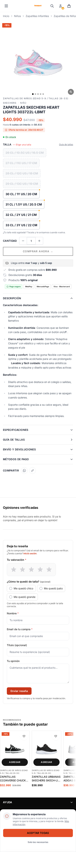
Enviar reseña (19, 691)
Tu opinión (13, 661)
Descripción (12, 298)
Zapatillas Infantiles (37, 16)
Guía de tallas (66, 144)
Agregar (14, 762)
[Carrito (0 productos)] (69, 6)
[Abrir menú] (6, 6)
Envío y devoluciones (19, 449)
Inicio (6, 16)
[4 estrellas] (40, 570)
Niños (17, 16)
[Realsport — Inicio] (38, 5)
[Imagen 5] (43, 94)
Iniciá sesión (30, 553)
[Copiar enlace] (32, 470)
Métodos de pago (16, 459)
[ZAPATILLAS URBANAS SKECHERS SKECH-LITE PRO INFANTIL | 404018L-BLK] (46, 749)
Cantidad (10, 240)
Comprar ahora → (38, 251)
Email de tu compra (19, 629)
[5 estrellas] (49, 570)
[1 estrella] (14, 570)
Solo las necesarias (38, 842)
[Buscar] (52, 6)
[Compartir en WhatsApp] (24, 470)
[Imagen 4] (40, 94)
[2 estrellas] (22, 570)
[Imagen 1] (33, 94)
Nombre (13, 613)
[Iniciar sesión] (60, 6)
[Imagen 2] (35, 94)
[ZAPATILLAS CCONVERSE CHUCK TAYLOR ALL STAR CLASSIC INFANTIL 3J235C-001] (14, 749)
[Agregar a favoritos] (24, 736)
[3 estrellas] (31, 570)
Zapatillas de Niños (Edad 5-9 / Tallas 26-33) (35, 98)
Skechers (10, 102)
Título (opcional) (17, 645)
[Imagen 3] (38, 94)
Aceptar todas (38, 832)
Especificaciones (15, 429)
